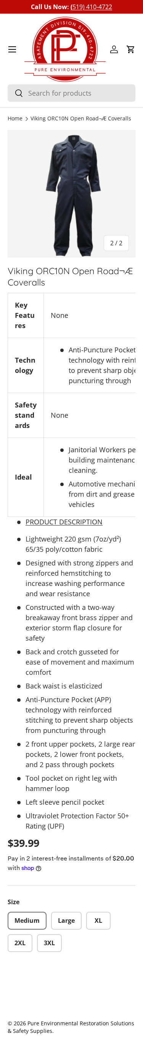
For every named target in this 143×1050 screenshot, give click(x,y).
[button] (130, 49)
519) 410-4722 (91, 7)
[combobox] (71, 93)
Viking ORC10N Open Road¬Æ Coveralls (81, 119)
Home (15, 119)
